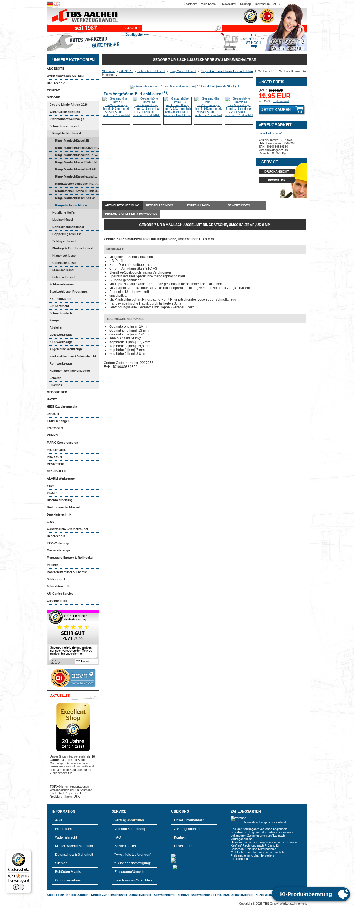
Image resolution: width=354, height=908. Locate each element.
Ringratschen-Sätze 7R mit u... (77, 190)
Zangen (55, 320)
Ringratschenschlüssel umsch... (67, 206)
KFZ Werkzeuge (61, 342)
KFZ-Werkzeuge (58, 543)
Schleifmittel (56, 579)
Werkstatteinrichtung (65, 111)
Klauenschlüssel (64, 255)
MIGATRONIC (56, 449)
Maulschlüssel (62, 219)
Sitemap (245, 4)
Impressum (262, 4)
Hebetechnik (56, 536)
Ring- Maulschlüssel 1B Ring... (68, 141)
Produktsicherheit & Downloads (131, 213)
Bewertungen (239, 205)
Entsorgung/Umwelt (129, 872)
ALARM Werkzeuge (61, 478)
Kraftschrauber (60, 298)
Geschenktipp (57, 600)
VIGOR (52, 493)
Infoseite (292, 842)
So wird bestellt (125, 846)
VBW (50, 485)
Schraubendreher (62, 313)
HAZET (52, 399)
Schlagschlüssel (64, 241)
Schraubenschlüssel (64, 126)
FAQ (117, 837)
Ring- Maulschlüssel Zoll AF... (76, 169)
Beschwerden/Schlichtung (134, 880)
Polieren (53, 564)
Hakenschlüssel (63, 277)
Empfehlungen (198, 205)
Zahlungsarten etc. (188, 829)
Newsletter (229, 4)
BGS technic (56, 83)
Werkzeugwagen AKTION (65, 75)
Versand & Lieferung (129, 829)
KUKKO (52, 435)
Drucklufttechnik (59, 514)
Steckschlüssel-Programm (69, 291)
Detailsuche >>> (137, 34)
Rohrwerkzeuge (61, 363)
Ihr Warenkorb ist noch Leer (253, 41)
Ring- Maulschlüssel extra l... (76, 176)
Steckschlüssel (63, 270)
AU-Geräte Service (60, 593)
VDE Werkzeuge (61, 334)
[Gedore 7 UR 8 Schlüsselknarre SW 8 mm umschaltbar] (184, 86)
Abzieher (56, 327)
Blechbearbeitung (60, 500)
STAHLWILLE (56, 471)
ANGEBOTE (55, 68)
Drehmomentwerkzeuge (67, 119)
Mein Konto (208, 4)
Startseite (190, 4)
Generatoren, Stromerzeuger (67, 528)
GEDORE (53, 97)
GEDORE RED (57, 392)
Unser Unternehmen (189, 820)
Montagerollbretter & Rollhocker (70, 557)
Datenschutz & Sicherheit (74, 855)
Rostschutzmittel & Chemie (67, 572)
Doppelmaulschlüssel (68, 226)
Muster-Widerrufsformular (74, 846)
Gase (50, 521)
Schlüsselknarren (62, 284)
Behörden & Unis (68, 872)
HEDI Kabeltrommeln (62, 406)
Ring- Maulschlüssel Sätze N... (77, 162)
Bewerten (276, 179)
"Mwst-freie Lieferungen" (132, 855)
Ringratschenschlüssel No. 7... (77, 183)
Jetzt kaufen (276, 109)
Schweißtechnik (58, 586)
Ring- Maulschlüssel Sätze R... (77, 147)
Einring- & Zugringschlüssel (72, 248)
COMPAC (53, 90)
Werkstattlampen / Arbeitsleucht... (74, 356)
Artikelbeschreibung (122, 205)
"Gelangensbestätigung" (132, 863)
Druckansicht (276, 171)
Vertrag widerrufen (129, 820)
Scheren (55, 377)
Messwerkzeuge (58, 550)
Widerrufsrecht (66, 837)
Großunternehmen (69, 880)
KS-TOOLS (55, 428)
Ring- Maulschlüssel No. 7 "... (76, 155)
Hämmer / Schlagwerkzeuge (70, 370)
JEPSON (53, 413)
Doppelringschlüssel (67, 234)
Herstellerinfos (159, 205)
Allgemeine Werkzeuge (66, 349)
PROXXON (54, 457)
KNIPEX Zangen (58, 421)
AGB (276, 4)
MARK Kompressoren (62, 442)
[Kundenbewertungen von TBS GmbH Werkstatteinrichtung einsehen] (73, 664)
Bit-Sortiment (59, 306)
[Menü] (28, 853)
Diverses (56, 385)
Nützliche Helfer (64, 212)
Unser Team (183, 846)
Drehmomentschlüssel (63, 507)
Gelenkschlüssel (64, 262)
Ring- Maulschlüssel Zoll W (75, 198)
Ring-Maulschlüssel (66, 133)
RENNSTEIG (55, 464)
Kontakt (179, 837)
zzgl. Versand (281, 101)
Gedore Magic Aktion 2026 (69, 104)
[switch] (18, 887)
